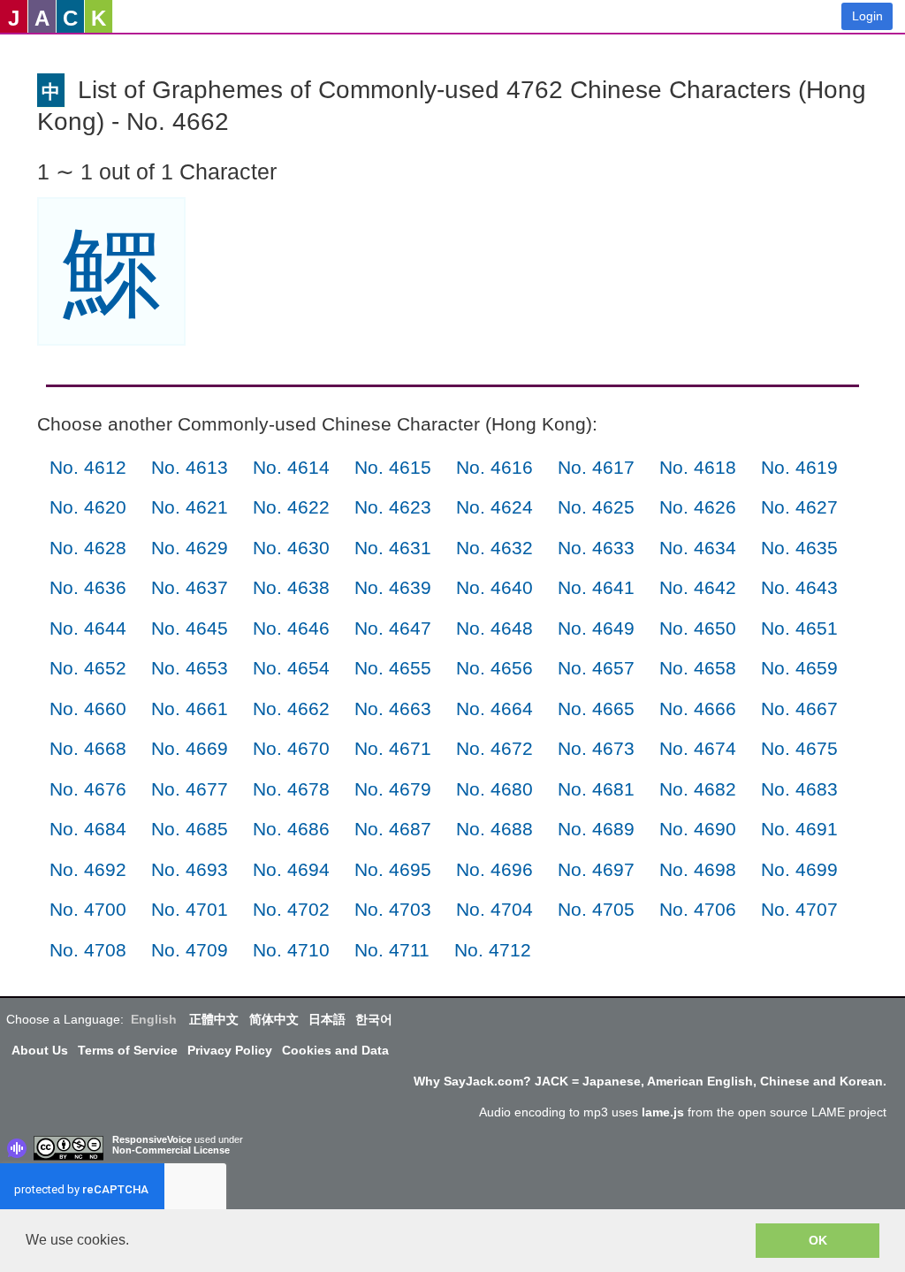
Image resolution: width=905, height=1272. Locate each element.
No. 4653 (189, 668)
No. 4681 (596, 789)
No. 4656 (494, 668)
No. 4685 (189, 829)
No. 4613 (189, 467)
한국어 (373, 1019)
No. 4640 (494, 587)
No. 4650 (697, 628)
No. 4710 (291, 950)
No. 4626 (697, 507)
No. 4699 (799, 869)
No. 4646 (291, 628)
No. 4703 (392, 909)
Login (867, 16)
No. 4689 (596, 829)
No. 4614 (291, 467)
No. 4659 (799, 668)
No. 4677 (189, 789)
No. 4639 (392, 587)
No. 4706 (697, 909)
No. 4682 (697, 789)
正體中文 (214, 1019)
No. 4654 (291, 668)
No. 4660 (87, 708)
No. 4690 (697, 829)
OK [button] (818, 1240)
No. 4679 (392, 789)
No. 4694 (291, 869)
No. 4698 (697, 869)
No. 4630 (291, 547)
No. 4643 (799, 587)
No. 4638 (291, 587)
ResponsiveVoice (152, 1139)
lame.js (663, 1112)
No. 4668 (87, 748)
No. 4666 (697, 708)
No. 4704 (494, 909)
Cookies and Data (335, 1050)
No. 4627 (799, 507)
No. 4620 (87, 507)
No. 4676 (87, 789)
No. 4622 (291, 507)
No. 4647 (392, 628)
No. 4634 (697, 547)
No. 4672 (494, 748)
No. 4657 (596, 668)
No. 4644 (87, 628)
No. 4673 (596, 748)
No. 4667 (799, 708)
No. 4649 (596, 628)
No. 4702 (291, 909)
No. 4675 (799, 748)
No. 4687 (392, 829)
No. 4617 (596, 467)
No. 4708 (87, 950)
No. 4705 (596, 909)
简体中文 (274, 1019)
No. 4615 (392, 467)
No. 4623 (392, 507)
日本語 (327, 1019)
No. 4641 (596, 587)
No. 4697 (596, 869)
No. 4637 (189, 587)
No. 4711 (392, 950)
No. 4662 (291, 708)
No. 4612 (87, 467)
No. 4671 (392, 748)
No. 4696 (494, 869)
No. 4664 (494, 708)
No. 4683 (799, 789)
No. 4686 (291, 829)
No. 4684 (87, 829)
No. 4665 (596, 708)
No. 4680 (494, 789)
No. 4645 (189, 628)
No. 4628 (87, 547)
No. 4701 (189, 909)
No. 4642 (697, 587)
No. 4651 (799, 628)
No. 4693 (189, 869)
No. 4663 (392, 708)
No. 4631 (392, 547)
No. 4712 (492, 950)
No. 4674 (697, 748)
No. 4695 (392, 869)
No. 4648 (494, 628)
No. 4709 (189, 950)
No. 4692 (87, 869)
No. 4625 (596, 507)
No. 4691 (799, 829)
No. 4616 (494, 467)
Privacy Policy (229, 1050)
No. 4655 (392, 668)
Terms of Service (128, 1050)
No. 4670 (291, 748)
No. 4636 (87, 587)
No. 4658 (697, 668)
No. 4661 (189, 708)
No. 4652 (87, 668)
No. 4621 (189, 507)
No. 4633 (596, 547)
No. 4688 (494, 829)
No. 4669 (189, 748)
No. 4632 (494, 547)
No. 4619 (799, 467)
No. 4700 (87, 909)
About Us (39, 1050)
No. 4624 (494, 507)
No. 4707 (799, 909)
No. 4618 (697, 467)
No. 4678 (291, 789)
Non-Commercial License (171, 1150)
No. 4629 (189, 547)
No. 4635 (799, 547)
